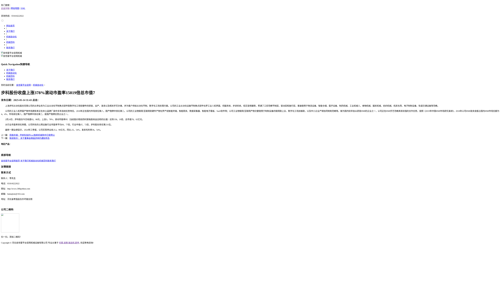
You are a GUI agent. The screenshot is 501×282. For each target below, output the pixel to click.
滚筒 (66, 243)
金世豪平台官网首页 (10, 161)
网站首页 (10, 26)
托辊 (61, 243)
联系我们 (10, 48)
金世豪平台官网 (23, 85)
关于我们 (10, 31)
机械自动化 (11, 37)
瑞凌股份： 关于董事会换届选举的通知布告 (29, 138)
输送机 (71, 243)
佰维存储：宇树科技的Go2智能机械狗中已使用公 (32, 135)
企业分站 (5, 8)
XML (23, 8)
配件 (77, 243)
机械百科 (10, 42)
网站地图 (15, 8)
